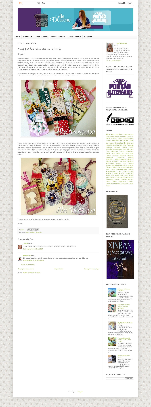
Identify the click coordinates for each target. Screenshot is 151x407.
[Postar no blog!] (31, 229)
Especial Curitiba (116, 145)
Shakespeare (110, 183)
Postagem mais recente (25, 269)
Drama (117, 143)
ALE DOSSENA (122, 43)
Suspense (126, 183)
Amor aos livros (30, 232)
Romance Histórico (120, 179)
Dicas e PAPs (110, 140)
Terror (131, 184)
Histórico (121, 151)
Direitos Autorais (75, 37)
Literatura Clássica (119, 155)
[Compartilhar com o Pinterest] (37, 229)
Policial (113, 171)
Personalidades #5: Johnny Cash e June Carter (124, 339)
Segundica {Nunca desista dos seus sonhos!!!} (124, 306)
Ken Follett (125, 153)
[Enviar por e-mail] (28, 229)
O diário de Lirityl (126, 167)
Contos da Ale (121, 136)
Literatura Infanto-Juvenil (116, 159)
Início (18, 37)
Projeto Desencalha (126, 173)
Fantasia (130, 145)
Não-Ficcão (116, 167)
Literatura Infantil (125, 157)
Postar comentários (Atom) (31, 272)
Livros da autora (42, 37)
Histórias (114, 151)
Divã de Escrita (122, 140)
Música (124, 165)
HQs (128, 149)
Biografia (109, 136)
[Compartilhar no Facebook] (35, 229)
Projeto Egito (110, 175)
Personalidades (122, 169)
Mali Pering (26, 255)
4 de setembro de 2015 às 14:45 (33, 261)
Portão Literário (122, 171)
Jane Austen (116, 153)
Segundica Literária (126, 181)
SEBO (114, 181)
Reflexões (39, 232)
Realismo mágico (121, 177)
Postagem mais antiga (91, 269)
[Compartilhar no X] (33, 229)
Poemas (131, 169)
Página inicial (59, 269)
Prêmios (112, 177)
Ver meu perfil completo (113, 61)
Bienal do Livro (128, 134)
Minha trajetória (117, 165)
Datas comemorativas (125, 138)
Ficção (124, 147)
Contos (114, 136)
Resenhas (88, 37)
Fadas (124, 145)
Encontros (130, 143)
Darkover (114, 138)
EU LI (123, 143)
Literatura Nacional (119, 161)
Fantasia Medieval (113, 147)
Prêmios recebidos (58, 37)
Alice (108, 134)
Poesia (108, 171)
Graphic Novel (121, 149)
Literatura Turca (121, 163)
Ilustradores (129, 151)
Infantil (108, 153)
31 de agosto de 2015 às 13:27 (33, 249)
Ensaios (108, 145)
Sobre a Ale (27, 37)
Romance (109, 180)
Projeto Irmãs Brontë (121, 175)
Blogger (80, 392)
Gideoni (25, 243)
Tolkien (108, 185)
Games (115, 149)
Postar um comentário (28, 265)
